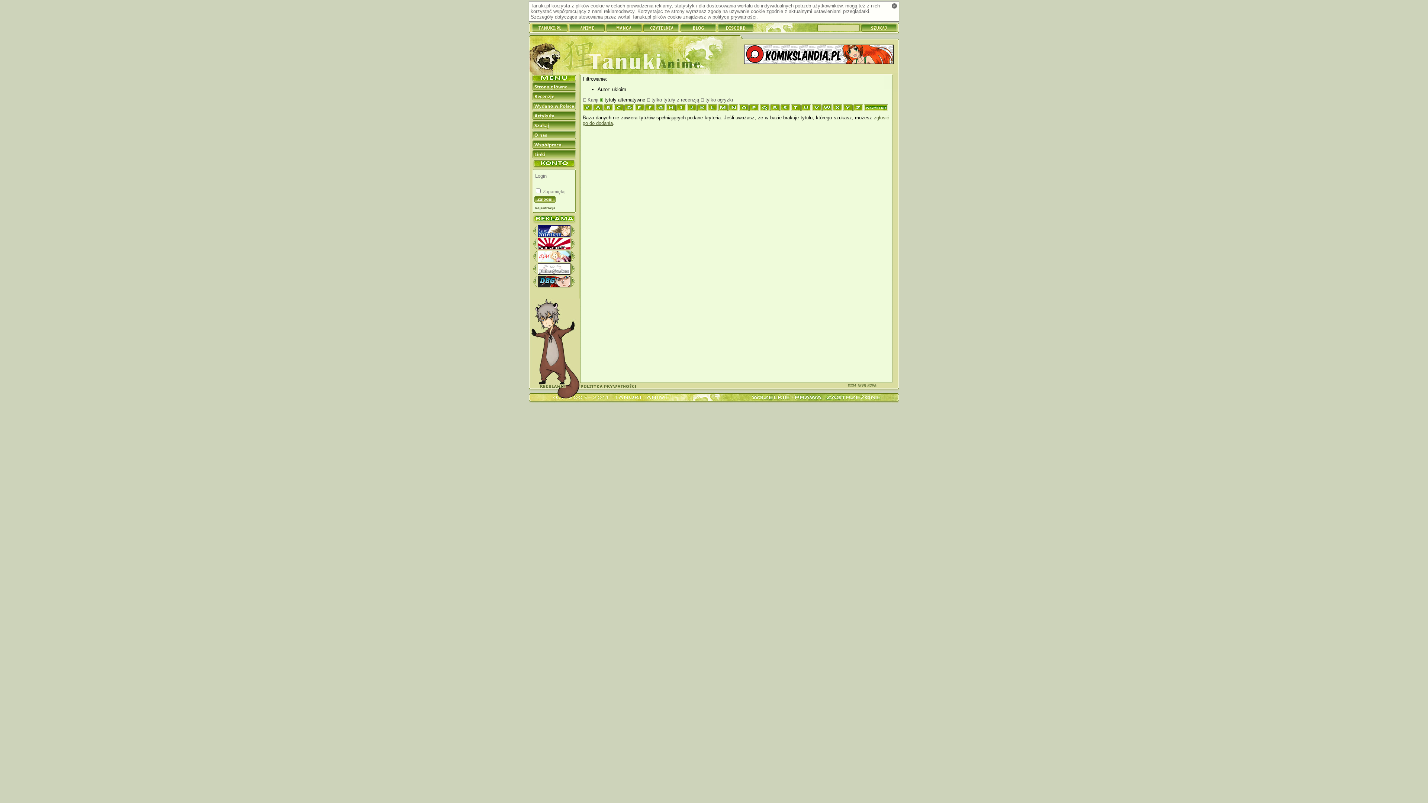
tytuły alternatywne (625, 100)
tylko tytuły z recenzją (675, 100)
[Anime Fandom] (554, 273)
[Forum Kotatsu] (554, 235)
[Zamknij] (894, 6)
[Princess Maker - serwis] (554, 260)
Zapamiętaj (554, 191)
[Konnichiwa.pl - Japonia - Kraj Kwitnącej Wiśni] (554, 248)
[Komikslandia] (819, 55)
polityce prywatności (734, 17)
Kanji (593, 100)
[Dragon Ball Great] (554, 285)
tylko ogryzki (719, 100)
